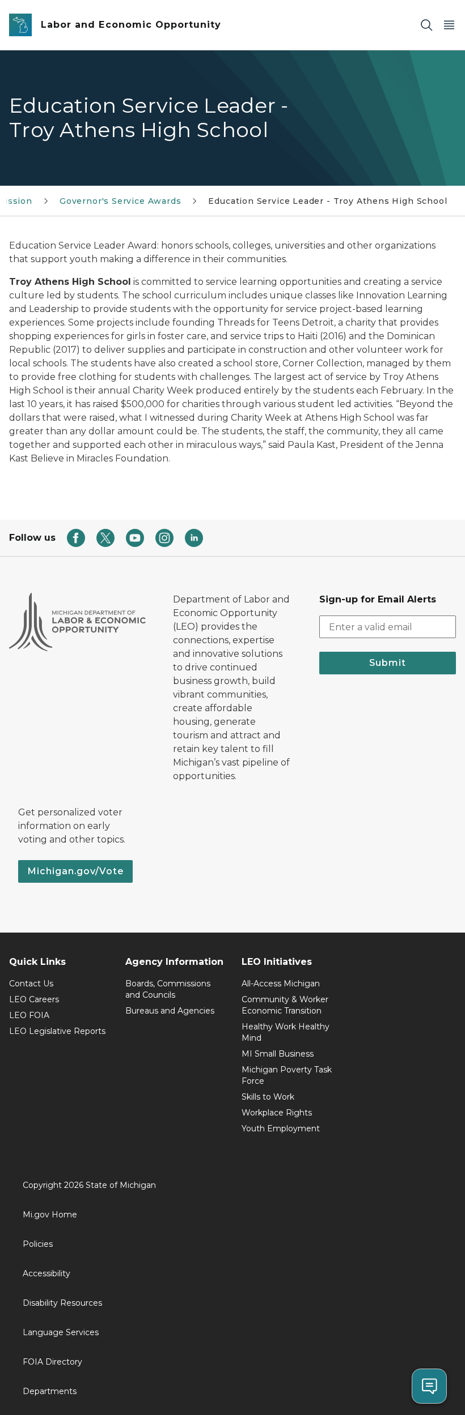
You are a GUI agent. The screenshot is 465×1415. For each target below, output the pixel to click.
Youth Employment (281, 1128)
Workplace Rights (277, 1113)
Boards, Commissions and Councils (167, 989)
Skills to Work (268, 1097)
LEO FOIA (29, 1015)
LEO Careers (34, 999)
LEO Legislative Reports (57, 1031)
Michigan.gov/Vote (75, 871)
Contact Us (31, 983)
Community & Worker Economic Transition (285, 1005)
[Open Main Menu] (449, 25)
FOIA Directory (52, 1362)
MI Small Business (278, 1054)
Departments (50, 1391)
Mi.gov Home (50, 1214)
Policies (38, 1244)
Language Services (61, 1332)
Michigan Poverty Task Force (287, 1075)
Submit (387, 662)
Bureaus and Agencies (169, 1011)
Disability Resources (62, 1303)
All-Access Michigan (281, 983)
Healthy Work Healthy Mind (285, 1032)
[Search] (426, 25)
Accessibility (46, 1273)
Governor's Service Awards (120, 201)
